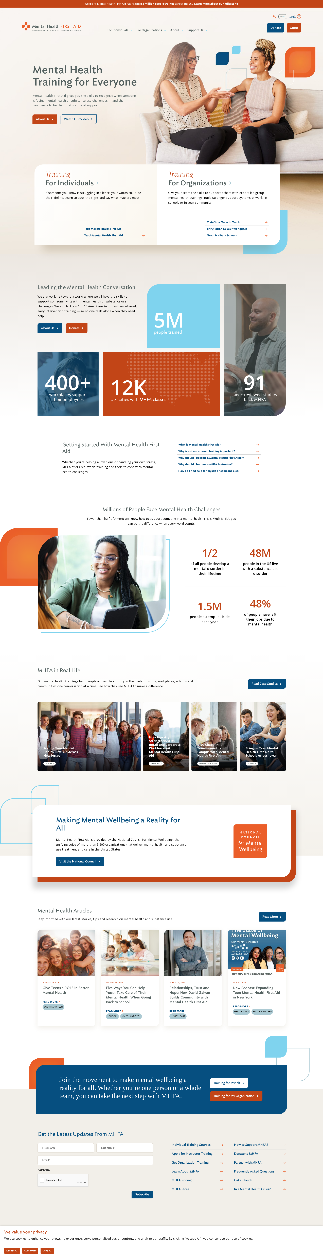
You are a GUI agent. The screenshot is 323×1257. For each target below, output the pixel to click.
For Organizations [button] (149, 30)
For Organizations (197, 183)
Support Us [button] (195, 30)
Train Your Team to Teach (223, 222)
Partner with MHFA (248, 1163)
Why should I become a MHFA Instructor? (205, 464)
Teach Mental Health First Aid (103, 235)
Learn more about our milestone (216, 4)
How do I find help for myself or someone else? (209, 470)
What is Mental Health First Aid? (199, 444)
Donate (275, 28)
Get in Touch (243, 1180)
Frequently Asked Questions (254, 1171)
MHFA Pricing (181, 1180)
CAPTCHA (44, 1170)
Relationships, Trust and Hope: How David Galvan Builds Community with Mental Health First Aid (189, 995)
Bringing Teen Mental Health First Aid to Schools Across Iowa (262, 751)
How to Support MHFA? (251, 1145)
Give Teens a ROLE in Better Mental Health (66, 990)
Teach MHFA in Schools (222, 235)
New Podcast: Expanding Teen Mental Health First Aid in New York (256, 993)
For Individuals (69, 183)
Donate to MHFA (246, 1154)
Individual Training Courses (191, 1145)
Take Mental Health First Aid (102, 228)
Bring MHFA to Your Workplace (227, 228)
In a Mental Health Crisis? (252, 1189)
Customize (30, 1250)
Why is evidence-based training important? (206, 451)
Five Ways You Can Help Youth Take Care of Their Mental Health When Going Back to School (128, 995)
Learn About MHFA (185, 1171)
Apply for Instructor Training (192, 1154)
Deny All (47, 1250)
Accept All (12, 1250)
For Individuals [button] (117, 30)
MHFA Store (180, 1189)
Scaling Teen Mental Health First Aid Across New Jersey (60, 751)
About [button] (174, 30)
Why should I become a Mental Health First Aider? (211, 457)
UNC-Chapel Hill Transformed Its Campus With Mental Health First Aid (213, 750)
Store (294, 28)
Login (293, 16)
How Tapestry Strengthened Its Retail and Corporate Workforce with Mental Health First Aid (165, 746)
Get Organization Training (190, 1163)
